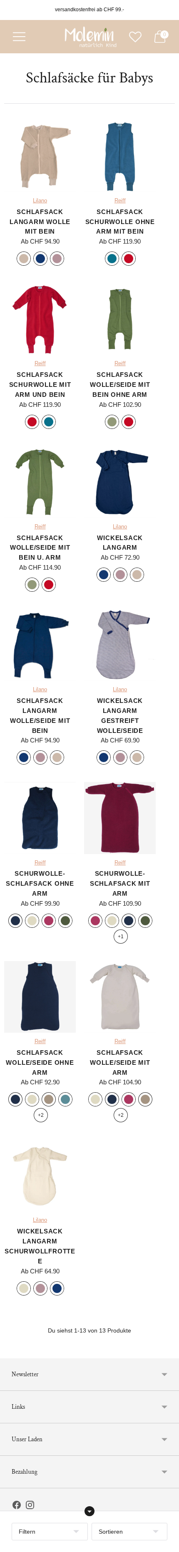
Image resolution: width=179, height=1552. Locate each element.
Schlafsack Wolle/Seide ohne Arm (40, 1062)
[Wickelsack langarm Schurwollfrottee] (40, 1175)
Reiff (120, 201)
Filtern (27, 1531)
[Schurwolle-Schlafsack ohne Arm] (40, 818)
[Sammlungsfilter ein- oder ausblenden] (89, 1511)
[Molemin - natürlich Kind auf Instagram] (30, 1506)
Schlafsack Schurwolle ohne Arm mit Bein (120, 221)
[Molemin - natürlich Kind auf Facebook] (17, 1506)
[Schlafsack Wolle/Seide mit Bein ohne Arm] (120, 319)
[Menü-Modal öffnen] (19, 36)
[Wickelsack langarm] (120, 482)
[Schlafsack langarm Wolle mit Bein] (40, 156)
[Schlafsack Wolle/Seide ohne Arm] (40, 997)
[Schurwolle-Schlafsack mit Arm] (120, 818)
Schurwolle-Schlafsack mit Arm (120, 883)
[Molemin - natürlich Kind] (89, 36)
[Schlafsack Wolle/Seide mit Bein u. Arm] (40, 482)
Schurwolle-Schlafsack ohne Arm (40, 883)
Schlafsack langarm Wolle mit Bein (40, 221)
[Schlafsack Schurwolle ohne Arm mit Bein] (120, 156)
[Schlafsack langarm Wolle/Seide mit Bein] (40, 645)
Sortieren (111, 1531)
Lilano (40, 201)
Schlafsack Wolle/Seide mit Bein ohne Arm (120, 384)
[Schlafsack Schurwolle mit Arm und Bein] (40, 319)
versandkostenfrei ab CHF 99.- (89, 9)
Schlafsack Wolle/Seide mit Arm (120, 1062)
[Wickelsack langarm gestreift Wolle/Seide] (120, 645)
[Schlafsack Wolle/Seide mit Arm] (120, 997)
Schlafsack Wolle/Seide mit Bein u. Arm (40, 547)
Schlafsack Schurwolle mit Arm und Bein (40, 384)
